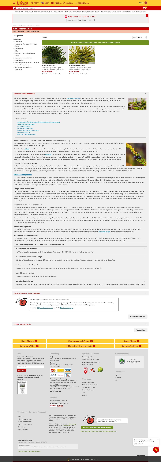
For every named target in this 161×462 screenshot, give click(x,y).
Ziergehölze (90, 11)
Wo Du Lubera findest (88, 387)
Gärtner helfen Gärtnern (25, 421)
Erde (133, 11)
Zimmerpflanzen (126, 11)
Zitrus (74, 11)
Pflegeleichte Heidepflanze (25, 128)
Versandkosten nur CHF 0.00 (58, 400)
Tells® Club (21, 416)
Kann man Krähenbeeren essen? (26, 134)
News (16, 11)
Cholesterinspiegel (104, 232)
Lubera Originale (28, 11)
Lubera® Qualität (87, 357)
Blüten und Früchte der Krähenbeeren (28, 130)
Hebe (16, 51)
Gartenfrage (66, 425)
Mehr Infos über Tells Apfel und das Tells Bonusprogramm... (98, 431)
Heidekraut (29, 25)
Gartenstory (72, 424)
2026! (21, 11)
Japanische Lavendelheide (23, 58)
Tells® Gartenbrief (23, 429)
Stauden (97, 11)
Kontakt (84, 395)
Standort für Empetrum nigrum (26, 124)
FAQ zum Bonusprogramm (45, 308)
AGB (116, 380)
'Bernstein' (48, 154)
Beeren (55, 11)
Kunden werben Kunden (25, 424)
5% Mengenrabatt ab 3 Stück (90, 359)
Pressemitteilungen (87, 390)
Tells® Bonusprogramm (24, 419)
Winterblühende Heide (22, 65)
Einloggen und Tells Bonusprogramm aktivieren (97, 427)
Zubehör (143, 11)
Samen (119, 11)
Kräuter (79, 11)
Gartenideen (44, 11)
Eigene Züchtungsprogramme (91, 362)
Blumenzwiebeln (105, 11)
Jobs (83, 392)
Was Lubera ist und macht (89, 385)
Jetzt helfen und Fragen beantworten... (29, 451)
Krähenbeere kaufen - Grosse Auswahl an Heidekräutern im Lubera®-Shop (38, 122)
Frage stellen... (141, 330)
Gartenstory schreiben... (138, 316)
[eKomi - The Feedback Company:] (122, 361)
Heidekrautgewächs (73, 98)
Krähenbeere (37, 25)
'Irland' (27, 149)
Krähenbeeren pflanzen (24, 126)
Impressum (118, 375)
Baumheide (18, 42)
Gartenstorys (21, 427)
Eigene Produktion (87, 364)
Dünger (138, 11)
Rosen (84, 11)
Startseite (15, 25)
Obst (50, 11)
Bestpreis (37, 11)
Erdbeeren (61, 11)
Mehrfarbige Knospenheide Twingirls (27, 62)
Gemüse (113, 11)
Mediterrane (68, 11)
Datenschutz (118, 377)
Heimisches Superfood (23, 132)
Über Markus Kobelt (88, 382)
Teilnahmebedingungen (66, 308)
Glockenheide (19, 49)
